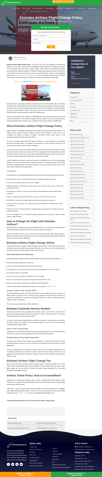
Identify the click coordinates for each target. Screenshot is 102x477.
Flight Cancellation (37, 8)
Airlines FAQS (73, 117)
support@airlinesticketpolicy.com (80, 78)
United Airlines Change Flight (77, 174)
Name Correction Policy (76, 100)
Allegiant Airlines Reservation (77, 144)
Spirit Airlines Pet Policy (76, 157)
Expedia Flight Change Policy (78, 211)
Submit (51, 46)
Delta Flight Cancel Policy (76, 187)
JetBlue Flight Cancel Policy (77, 194)
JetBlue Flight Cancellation (59, 464)
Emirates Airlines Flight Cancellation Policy (18, 428)
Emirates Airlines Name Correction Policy (47, 428)
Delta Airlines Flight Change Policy (79, 229)
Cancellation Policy (75, 110)
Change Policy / (40, 21)
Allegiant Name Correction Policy (78, 181)
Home (32, 21)
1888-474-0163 (75, 74)
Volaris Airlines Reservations (77, 154)
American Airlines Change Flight (83, 461)
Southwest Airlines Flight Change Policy (81, 226)
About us (54, 448)
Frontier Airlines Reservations (77, 147)
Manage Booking (49, 8)
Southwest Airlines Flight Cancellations (84, 466)
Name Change (26, 8)
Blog (53, 462)
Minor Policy (59, 8)
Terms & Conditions (57, 454)
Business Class (81, 8)
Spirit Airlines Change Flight (77, 164)
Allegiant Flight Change (76, 167)
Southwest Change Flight (81, 463)
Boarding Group (92, 8)
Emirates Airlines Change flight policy (25, 75)
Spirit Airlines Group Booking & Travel (79, 137)
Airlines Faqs (55, 459)
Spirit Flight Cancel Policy (76, 184)
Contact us (55, 451)
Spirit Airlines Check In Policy (77, 141)
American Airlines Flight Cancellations (84, 469)
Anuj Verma (22, 57)
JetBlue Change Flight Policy (77, 197)
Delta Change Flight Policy (76, 171)
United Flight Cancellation (35, 465)
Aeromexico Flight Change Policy (79, 214)
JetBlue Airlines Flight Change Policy (80, 242)
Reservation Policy (70, 8)
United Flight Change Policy (77, 236)
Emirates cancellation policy (15, 423)
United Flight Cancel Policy (77, 191)
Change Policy (73, 97)
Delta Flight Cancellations (35, 463)
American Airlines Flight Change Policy (80, 232)
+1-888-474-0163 (26, 81)
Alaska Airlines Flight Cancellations (61, 467)
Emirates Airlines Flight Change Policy (59, 21)
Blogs (71, 120)
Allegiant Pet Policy (75, 161)
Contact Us (75, 83)
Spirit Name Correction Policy (77, 177)
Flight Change (16, 8)
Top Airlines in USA (79, 455)
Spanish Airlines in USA (81, 458)
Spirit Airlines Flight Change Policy (79, 222)
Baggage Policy (74, 113)
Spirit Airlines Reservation (76, 134)
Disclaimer (55, 456)
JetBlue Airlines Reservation (77, 151)
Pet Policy (72, 103)
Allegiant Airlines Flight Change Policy (80, 239)
